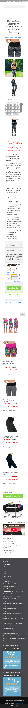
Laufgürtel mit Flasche (19, 606)
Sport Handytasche (20, 635)
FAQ (5, 574)
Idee (5, 571)
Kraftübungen (17, 596)
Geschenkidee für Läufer (8, 591)
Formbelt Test (14, 583)
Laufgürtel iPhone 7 (7, 606)
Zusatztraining (21, 638)
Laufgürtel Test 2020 (8, 552)
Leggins (10, 621)
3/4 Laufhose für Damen (9, 550)
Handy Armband (19, 591)
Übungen (5, 640)
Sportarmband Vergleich (8, 635)
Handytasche (6, 593)
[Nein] (26, 702)
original (15, 621)
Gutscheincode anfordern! (14, 295)
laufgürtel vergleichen (8, 616)
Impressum (7, 564)
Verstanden (14, 705)
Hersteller (6, 569)
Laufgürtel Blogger (7, 601)
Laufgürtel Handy (7, 603)
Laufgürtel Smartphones (8, 611)
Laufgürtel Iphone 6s (17, 603)
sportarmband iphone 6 (8, 630)
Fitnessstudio (6, 583)
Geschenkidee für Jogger (8, 588)
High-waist (5, 596)
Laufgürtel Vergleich (17, 613)
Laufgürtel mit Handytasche (9, 608)
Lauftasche (13, 618)
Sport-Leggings (18, 623)
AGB (5, 566)
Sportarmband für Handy (9, 625)
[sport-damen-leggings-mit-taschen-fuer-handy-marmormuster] (14, 68)
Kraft (11, 596)
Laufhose (17, 616)
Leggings (5, 621)
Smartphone (21, 621)
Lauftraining (20, 618)
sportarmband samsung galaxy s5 (10, 633)
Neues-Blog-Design (8, 541)
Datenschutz (7, 576)
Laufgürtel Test (19, 611)
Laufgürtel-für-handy (8, 543)
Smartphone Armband (8, 623)
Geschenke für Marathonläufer (10, 586)
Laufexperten (6, 598)
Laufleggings (6, 618)
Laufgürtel (13, 598)
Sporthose (5, 638)
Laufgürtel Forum (17, 601)
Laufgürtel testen (7, 613)
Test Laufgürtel (13, 638)
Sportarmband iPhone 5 (8, 628)
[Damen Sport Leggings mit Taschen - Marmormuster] (14, 48)
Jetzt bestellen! (14, 288)
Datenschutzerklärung (18, 703)
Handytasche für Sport (16, 593)
